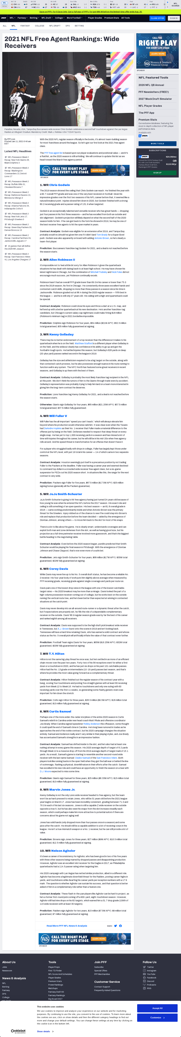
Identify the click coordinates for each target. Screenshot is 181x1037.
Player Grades (54, 978)
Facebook (151, 978)
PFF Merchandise (102, 974)
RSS (149, 988)
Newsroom (7, 971)
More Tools (157, 144)
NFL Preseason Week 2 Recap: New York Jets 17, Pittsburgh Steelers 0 (17, 217)
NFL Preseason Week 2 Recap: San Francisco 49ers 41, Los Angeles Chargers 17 (18, 257)
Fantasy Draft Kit (56, 992)
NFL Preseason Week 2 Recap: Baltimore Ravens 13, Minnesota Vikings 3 (18, 195)
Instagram (151, 971)
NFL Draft (55, 26)
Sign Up (157, 173)
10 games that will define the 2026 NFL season (17, 247)
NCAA (4, 6)
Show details (43, 1031)
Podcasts (151, 985)
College (39, 26)
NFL (4, 3)
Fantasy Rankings (56, 995)
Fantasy (25, 26)
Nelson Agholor (63, 850)
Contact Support (102, 987)
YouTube (151, 974)
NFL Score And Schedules (60, 974)
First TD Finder (55, 971)
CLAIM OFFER (157, 18)
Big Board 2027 (55, 999)
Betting (79, 26)
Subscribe (99, 967)
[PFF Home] (3, 18)
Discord (150, 981)
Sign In (174, 18)
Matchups (53, 988)
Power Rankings (55, 985)
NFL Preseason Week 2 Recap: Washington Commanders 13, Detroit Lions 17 (17, 172)
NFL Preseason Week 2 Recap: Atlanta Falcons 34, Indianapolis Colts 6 (17, 206)
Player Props (54, 967)
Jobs (4, 967)
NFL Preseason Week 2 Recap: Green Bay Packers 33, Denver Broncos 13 (18, 227)
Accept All (157, 1008)
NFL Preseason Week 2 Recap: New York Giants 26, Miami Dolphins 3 (17, 160)
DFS (68, 26)
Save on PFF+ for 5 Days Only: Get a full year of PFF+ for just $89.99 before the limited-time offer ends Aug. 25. (90, 12)
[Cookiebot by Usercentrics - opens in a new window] (18, 1031)
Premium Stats (55, 981)
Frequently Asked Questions (107, 990)
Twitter (150, 967)
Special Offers (100, 971)
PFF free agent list (53, 153)
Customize (155, 1017)
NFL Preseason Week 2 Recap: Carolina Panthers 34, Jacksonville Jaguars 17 (18, 238)
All (5, 26)
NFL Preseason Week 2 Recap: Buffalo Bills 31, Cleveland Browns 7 (17, 184)
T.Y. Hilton (56, 653)
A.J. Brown (63, 629)
